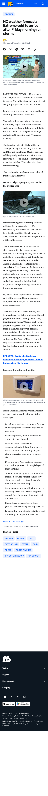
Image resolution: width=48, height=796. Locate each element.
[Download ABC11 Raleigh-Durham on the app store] (8, 704)
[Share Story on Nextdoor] (23, 49)
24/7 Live (19, 4)
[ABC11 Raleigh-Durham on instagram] (18, 697)
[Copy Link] (35, 49)
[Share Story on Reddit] (16, 49)
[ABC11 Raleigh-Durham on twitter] (11, 697)
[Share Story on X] (10, 49)
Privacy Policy (7, 713)
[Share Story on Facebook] (4, 49)
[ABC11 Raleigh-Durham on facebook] (5, 697)
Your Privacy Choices (21, 713)
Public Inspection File (9, 721)
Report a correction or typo (13, 521)
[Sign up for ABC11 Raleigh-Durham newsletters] (24, 697)
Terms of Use (7, 718)
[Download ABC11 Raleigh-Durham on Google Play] (23, 704)
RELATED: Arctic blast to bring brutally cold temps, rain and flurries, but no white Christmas (23, 359)
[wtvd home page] (6, 659)
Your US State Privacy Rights (32, 716)
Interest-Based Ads (20, 718)
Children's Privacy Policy (11, 716)
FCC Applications (26, 721)
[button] (4, 3)
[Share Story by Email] (29, 49)
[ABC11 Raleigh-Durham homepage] (10, 4)
